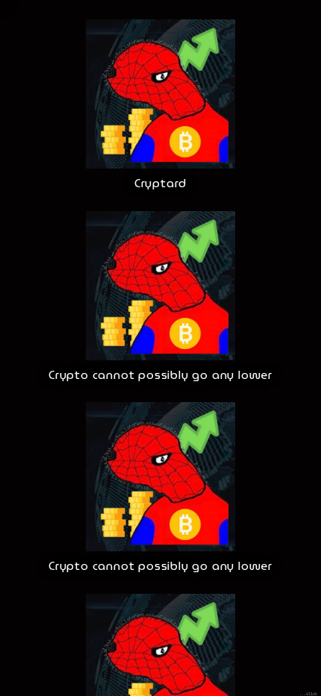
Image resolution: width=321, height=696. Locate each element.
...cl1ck (308, 694)
